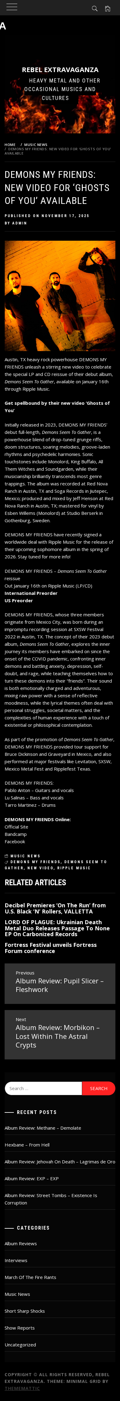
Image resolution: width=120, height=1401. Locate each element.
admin (19, 223)
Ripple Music (74, 868)
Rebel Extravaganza (60, 69)
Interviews (16, 1260)
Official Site (16, 827)
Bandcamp (16, 834)
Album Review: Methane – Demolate (43, 1128)
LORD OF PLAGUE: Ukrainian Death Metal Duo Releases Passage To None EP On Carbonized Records (57, 928)
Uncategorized (20, 1345)
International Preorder (31, 593)
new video (40, 868)
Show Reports (20, 1328)
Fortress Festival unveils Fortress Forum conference (51, 948)
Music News (25, 856)
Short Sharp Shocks (25, 1311)
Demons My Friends (35, 862)
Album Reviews (21, 1243)
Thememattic (22, 1388)
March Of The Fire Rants (30, 1277)
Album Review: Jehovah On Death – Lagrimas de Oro (60, 1161)
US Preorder (19, 600)
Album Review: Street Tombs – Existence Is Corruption (51, 1199)
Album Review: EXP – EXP (32, 1178)
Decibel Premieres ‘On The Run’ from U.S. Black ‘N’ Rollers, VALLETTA (55, 908)
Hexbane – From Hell (27, 1145)
